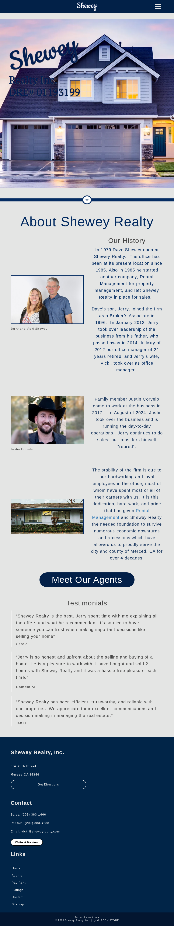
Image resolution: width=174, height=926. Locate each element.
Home (16, 868)
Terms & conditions (87, 917)
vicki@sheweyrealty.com (40, 831)
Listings (18, 890)
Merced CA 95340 (25, 774)
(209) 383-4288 (37, 823)
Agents (17, 875)
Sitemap (18, 904)
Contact (18, 897)
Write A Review (27, 842)
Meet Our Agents (87, 580)
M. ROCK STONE (108, 920)
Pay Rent (19, 882)
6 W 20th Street (23, 766)
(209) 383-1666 (33, 814)
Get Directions (48, 784)
